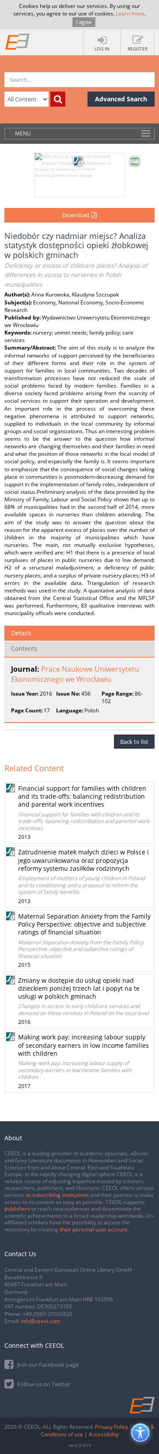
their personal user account (93, 1229)
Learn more (130, 13)
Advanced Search (121, 99)
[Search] (57, 99)
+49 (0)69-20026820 (47, 1314)
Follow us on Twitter (43, 1384)
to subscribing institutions (57, 1195)
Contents (24, 648)
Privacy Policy (111, 1427)
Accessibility (104, 1434)
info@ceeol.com (40, 1321)
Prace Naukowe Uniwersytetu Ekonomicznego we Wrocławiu (75, 674)
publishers (17, 1208)
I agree (83, 22)
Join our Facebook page (47, 1365)
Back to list (134, 742)
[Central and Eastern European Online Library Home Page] (17, 41)
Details (21, 633)
